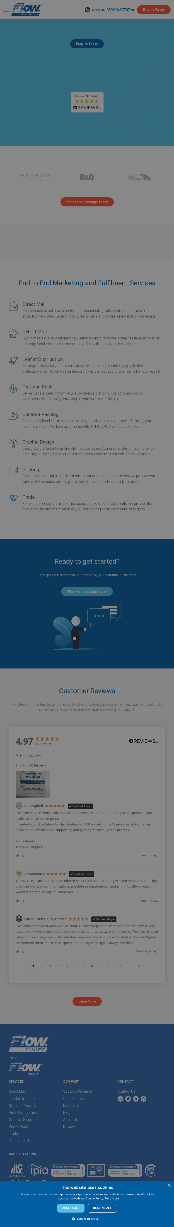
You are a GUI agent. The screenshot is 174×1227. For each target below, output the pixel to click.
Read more (112, 1198)
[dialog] (87, 1204)
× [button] (169, 1185)
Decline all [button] (102, 1208)
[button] (87, 1219)
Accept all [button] (70, 1208)
